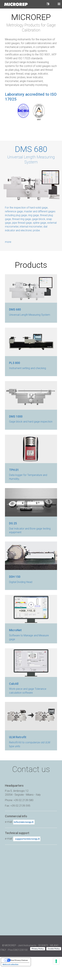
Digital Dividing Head (20, 582)
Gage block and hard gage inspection (30, 421)
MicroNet (15, 630)
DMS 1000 (15, 416)
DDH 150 (14, 576)
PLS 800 (14, 363)
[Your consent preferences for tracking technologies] (56, 961)
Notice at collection (10, 964)
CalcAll (13, 683)
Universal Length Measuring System (29, 314)
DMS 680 (31, 149)
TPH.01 (14, 470)
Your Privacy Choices (19, 960)
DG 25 (13, 523)
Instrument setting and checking (27, 368)
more (8, 241)
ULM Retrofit (17, 737)
